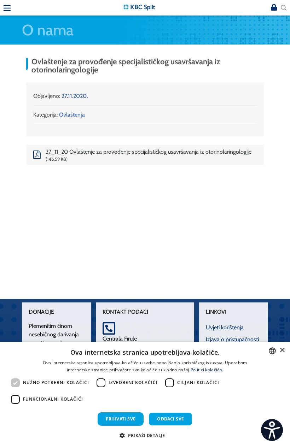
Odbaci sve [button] (170, 419)
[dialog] (145, 395)
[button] (145, 435)
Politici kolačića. (207, 370)
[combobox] (272, 350)
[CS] (272, 430)
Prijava (273, 8)
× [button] (282, 350)
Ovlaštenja (72, 114)
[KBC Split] (139, 7)
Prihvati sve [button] (121, 419)
